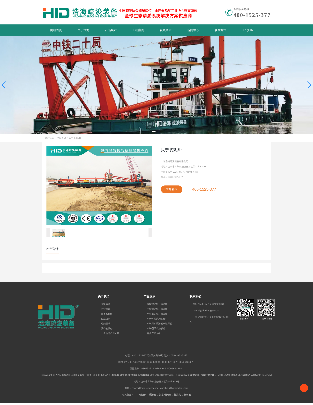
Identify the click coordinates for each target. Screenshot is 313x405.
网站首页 (56, 30)
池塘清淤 (144, 375)
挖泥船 (142, 394)
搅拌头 (177, 394)
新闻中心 (193, 30)
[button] (154, 131)
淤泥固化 (194, 375)
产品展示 (111, 30)
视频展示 (165, 30)
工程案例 (138, 30)
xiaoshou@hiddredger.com (174, 388)
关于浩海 (83, 30)
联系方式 (220, 30)
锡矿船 (187, 394)
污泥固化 (245, 375)
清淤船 (152, 394)
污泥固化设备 (223, 375)
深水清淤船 (165, 394)
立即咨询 (172, 189)
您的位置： (50, 137)
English (248, 30)
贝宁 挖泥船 (74, 137)
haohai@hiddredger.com (145, 388)
